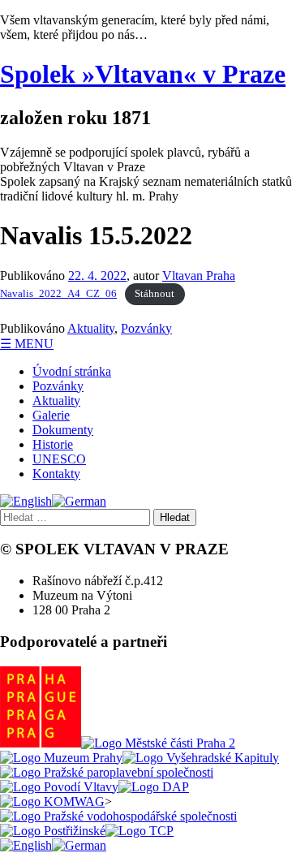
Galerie (51, 415)
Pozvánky (146, 328)
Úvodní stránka (71, 371)
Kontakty (56, 473)
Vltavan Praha (198, 275)
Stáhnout (154, 293)
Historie (52, 444)
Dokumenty (62, 430)
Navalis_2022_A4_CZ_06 (58, 293)
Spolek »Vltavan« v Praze (143, 73)
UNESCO (59, 459)
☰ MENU (27, 344)
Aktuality (90, 328)
